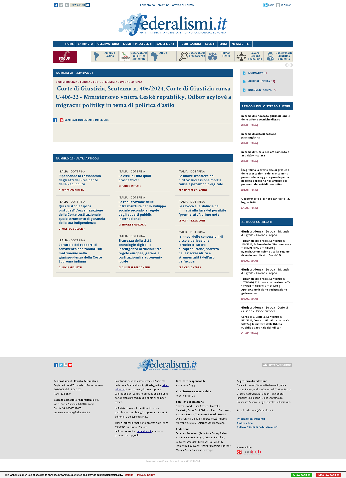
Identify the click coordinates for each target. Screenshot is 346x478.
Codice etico (245, 423)
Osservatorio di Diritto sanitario (284, 56)
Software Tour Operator (173, 465)
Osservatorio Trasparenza (196, 54)
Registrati (285, 5)
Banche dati (165, 44)
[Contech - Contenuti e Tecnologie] (249, 452)
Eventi (210, 44)
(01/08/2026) (249, 190)
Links (223, 44)
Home (69, 44)
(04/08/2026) (249, 125)
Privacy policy (145, 475)
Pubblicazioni (190, 44)
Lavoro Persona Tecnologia (255, 56)
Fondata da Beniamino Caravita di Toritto (167, 5)
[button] (269, 5)
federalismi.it (144, 431)
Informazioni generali (251, 419)
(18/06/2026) (249, 333)
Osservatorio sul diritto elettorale (138, 56)
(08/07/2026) (249, 261)
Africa (163, 53)
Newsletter (241, 44)
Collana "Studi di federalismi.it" (257, 427)
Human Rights (225, 54)
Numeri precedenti (137, 44)
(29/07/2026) (249, 208)
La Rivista (85, 44)
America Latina (110, 54)
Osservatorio (108, 44)
